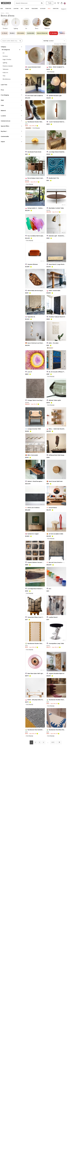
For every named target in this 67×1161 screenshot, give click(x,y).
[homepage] (6, 3)
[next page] (59, 742)
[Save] (42, 47)
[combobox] (29, 3)
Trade (49, 3)
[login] (55, 3)
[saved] (58, 3)
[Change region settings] (65, 3)
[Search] (20, 40)
